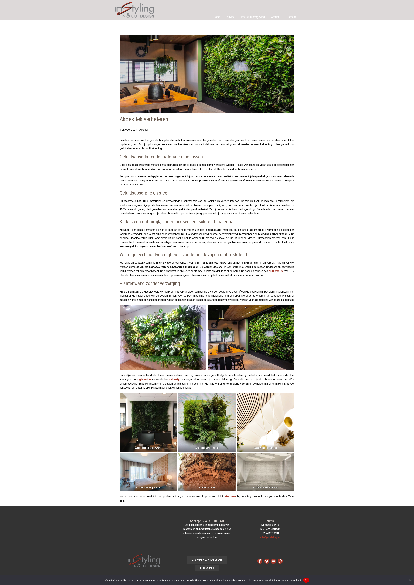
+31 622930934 (270, 533)
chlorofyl (174, 379)
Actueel (275, 17)
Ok (306, 580)
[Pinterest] (280, 561)
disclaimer (207, 568)
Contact (291, 17)
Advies (231, 17)
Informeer (230, 496)
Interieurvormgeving (253, 17)
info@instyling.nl (270, 537)
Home (216, 17)
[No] (410, 580)
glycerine (145, 379)
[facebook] (259, 561)
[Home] (134, 10)
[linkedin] (273, 561)
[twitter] (266, 561)
